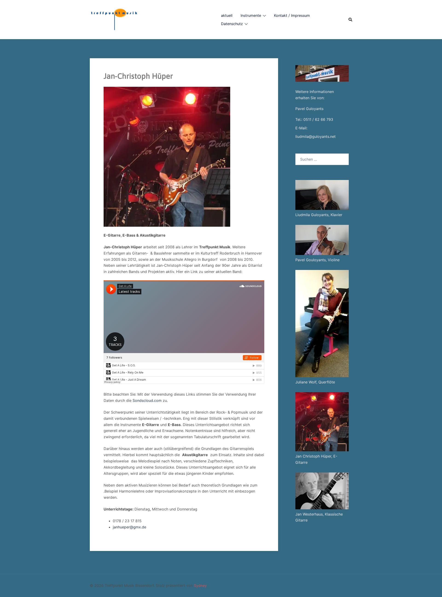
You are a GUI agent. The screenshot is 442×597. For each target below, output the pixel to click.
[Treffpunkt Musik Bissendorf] (113, 19)
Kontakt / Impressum (292, 15)
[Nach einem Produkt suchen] (350, 19)
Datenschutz (232, 23)
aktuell (227, 15)
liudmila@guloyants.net (315, 136)
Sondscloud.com (147, 400)
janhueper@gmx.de (129, 527)
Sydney (200, 585)
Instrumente (251, 15)
